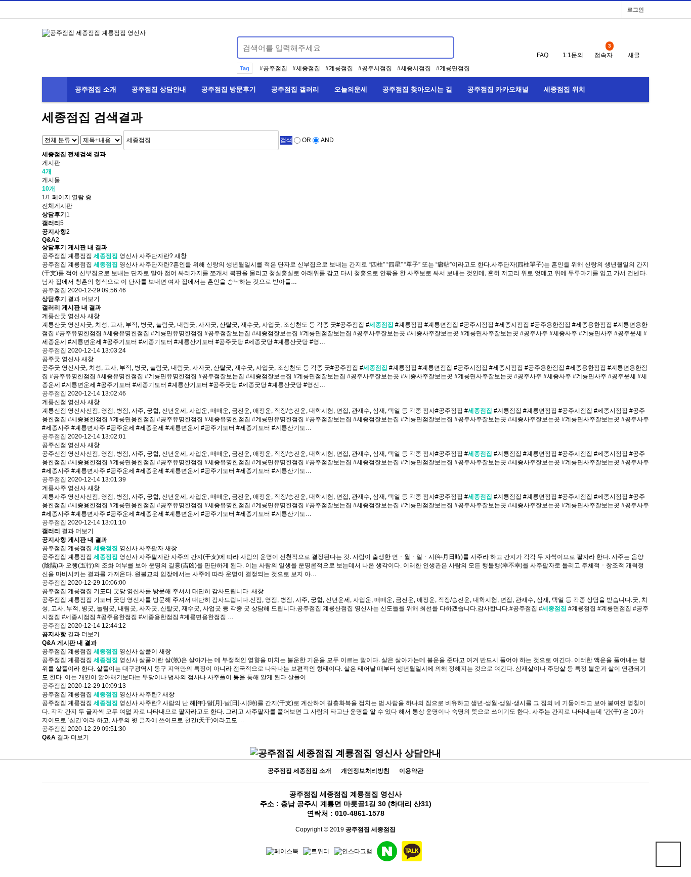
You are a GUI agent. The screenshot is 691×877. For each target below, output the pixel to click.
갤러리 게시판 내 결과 (71, 307)
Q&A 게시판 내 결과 (69, 642)
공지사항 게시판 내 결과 (74, 539)
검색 (286, 140)
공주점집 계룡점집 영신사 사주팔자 (102, 548)
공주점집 (275, 68)
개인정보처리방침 (365, 771)
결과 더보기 (71, 298)
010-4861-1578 (359, 813)
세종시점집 (416, 68)
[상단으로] (668, 854)
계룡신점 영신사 (64, 402)
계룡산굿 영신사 (64, 316)
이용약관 (411, 771)
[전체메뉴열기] (54, 89)
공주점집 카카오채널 (498, 89)
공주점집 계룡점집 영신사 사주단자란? (107, 255)
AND (327, 140)
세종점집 (308, 68)
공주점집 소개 (95, 89)
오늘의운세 (350, 89)
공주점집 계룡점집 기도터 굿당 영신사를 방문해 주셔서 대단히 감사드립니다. (146, 591)
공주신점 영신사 (64, 445)
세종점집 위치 (564, 89)
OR (306, 140)
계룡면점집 (455, 68)
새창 (181, 255)
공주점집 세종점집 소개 (299, 771)
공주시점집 (377, 68)
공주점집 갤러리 (295, 89)
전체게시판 (57, 205)
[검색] (440, 47)
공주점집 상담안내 (159, 89)
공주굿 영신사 (61, 359)
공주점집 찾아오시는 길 (417, 89)
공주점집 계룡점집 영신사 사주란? (101, 694)
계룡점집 (341, 68)
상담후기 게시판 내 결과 (74, 247)
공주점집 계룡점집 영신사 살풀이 (99, 651)
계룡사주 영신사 (64, 488)
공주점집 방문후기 (228, 89)
